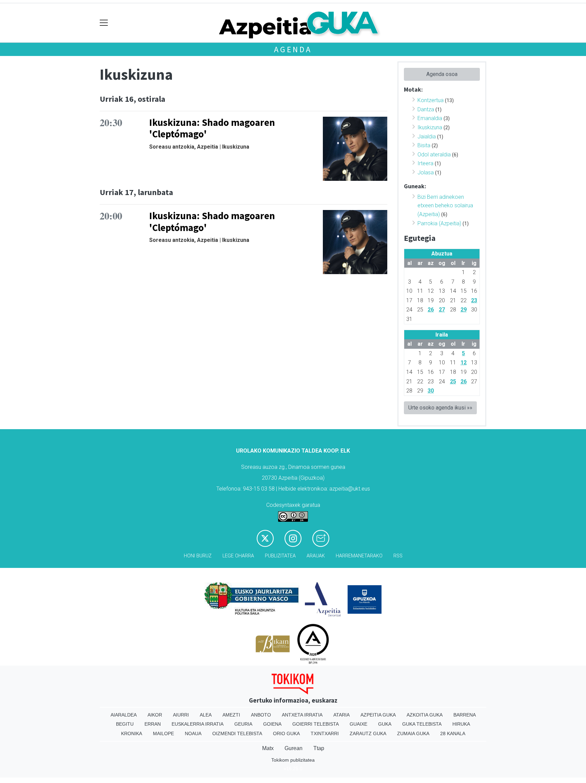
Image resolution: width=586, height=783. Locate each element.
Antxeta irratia (302, 715)
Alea (206, 715)
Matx (268, 748)
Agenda (293, 49)
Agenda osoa (441, 74)
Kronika (131, 733)
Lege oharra (238, 556)
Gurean (293, 748)
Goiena (272, 724)
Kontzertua (430, 100)
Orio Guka (286, 733)
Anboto (261, 715)
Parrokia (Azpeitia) (439, 223)
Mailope (163, 733)
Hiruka (461, 724)
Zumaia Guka (413, 733)
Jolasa (425, 172)
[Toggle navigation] (104, 23)
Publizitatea (280, 556)
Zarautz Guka (368, 733)
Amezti (231, 715)
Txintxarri (325, 733)
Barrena (464, 715)
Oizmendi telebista (237, 733)
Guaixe (358, 724)
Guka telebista (422, 724)
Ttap (318, 748)
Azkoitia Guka (425, 715)
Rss (398, 556)
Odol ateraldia (434, 154)
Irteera (425, 163)
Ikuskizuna (429, 127)
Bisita (423, 145)
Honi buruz (198, 556)
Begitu (125, 724)
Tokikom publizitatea (293, 760)
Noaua (193, 733)
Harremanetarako (359, 556)
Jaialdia (426, 136)
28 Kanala (452, 733)
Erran (152, 724)
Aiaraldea (124, 715)
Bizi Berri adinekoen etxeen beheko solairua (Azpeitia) (445, 205)
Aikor (155, 715)
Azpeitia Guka (378, 715)
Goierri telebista (315, 724)
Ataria (341, 715)
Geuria (243, 724)
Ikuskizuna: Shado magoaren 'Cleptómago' (212, 128)
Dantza (425, 109)
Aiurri (181, 715)
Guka (384, 724)
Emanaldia (429, 118)
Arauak (316, 556)
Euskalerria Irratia (197, 724)
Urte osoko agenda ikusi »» (440, 407)
